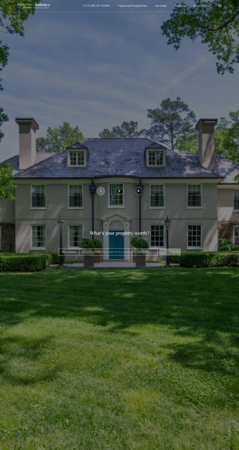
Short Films (202, 5)
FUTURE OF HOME (96, 5)
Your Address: (69, 252)
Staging (180, 5)
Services (160, 5)
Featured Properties (132, 5)
